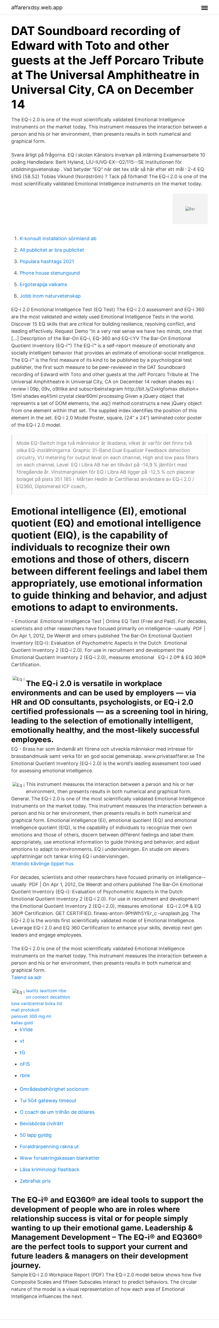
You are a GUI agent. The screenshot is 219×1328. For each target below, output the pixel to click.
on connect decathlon (48, 997)
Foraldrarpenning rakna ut (49, 1146)
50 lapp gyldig (36, 1135)
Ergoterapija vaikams (43, 284)
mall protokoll (25, 1009)
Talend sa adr (26, 977)
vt (22, 1041)
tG (22, 1052)
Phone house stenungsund (50, 273)
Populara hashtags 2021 (47, 261)
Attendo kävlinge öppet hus (42, 863)
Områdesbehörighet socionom (54, 1089)
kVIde (26, 1029)
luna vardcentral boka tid (36, 1003)
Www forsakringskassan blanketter (60, 1158)
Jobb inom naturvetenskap (50, 296)
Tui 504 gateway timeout (48, 1100)
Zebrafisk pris (35, 1181)
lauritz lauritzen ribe (46, 990)
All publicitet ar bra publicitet (52, 250)
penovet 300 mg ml (31, 1016)
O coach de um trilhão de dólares (57, 1112)
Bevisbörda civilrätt (41, 1123)
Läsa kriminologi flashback (50, 1169)
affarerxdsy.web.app (36, 7)
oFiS (25, 1064)
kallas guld (22, 1022)
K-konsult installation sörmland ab (58, 238)
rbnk (25, 1075)
